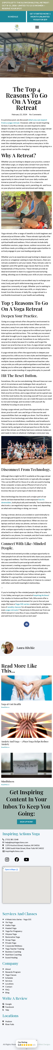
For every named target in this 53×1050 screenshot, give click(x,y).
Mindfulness (7, 781)
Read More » (5, 707)
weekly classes (14, 607)
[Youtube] (26, 859)
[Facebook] (16, 859)
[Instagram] (7, 859)
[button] (37, 27)
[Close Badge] (36, 1040)
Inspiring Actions (41, 595)
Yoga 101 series (22, 604)
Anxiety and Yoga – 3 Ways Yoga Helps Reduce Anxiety (25, 743)
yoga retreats (12, 610)
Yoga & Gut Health (11, 704)
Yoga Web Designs (42, 1044)
